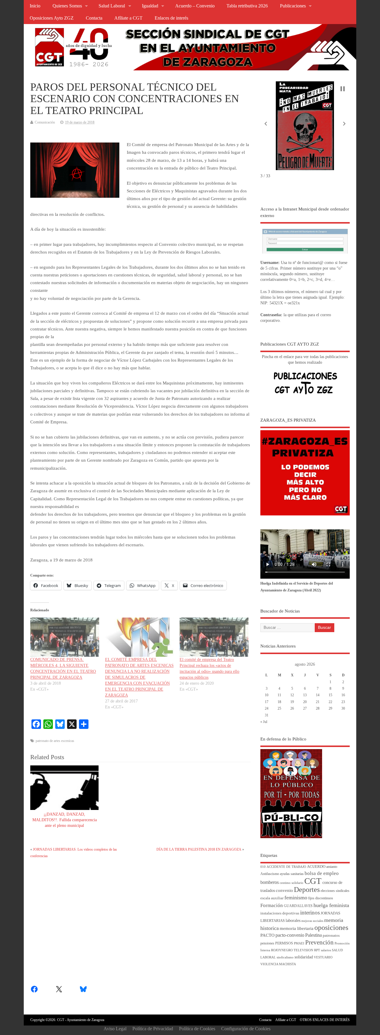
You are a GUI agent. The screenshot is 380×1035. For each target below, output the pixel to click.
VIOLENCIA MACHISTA (278, 964)
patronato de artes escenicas (55, 741)
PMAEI (299, 943)
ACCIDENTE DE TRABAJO (286, 866)
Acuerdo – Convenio (195, 6)
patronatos (331, 935)
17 (266, 702)
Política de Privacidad (152, 1028)
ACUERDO (316, 867)
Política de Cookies (197, 1028)
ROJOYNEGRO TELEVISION (292, 950)
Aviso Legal (115, 1028)
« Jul (263, 722)
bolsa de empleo (322, 873)
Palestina (313, 935)
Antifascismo (269, 874)
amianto (331, 867)
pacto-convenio (290, 935)
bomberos (269, 882)
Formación (271, 905)
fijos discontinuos (320, 898)
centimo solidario (291, 882)
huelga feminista (331, 905)
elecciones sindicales (335, 891)
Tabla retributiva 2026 (247, 6)
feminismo (295, 898)
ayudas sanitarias (292, 874)
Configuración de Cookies (245, 1028)
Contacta (94, 18)
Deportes (307, 889)
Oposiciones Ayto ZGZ (52, 18)
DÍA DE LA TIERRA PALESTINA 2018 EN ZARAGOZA (198, 849)
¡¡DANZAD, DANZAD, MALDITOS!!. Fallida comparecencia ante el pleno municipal (64, 820)
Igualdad (150, 6)
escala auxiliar (272, 898)
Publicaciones (293, 6)
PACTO (267, 935)
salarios (326, 950)
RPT (317, 950)
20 (305, 702)
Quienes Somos (67, 6)
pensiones (267, 943)
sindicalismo (285, 957)
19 (292, 702)
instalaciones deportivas (279, 913)
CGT (313, 881)
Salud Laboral (112, 6)
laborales (293, 920)
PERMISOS (284, 943)
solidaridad (303, 957)
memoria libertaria (297, 928)
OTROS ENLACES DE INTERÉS (325, 1020)
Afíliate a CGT (128, 18)
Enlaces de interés (171, 18)
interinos (310, 912)
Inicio (35, 6)
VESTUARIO (323, 957)
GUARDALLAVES (298, 906)
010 (263, 866)
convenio (284, 890)
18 (279, 702)
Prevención (319, 942)
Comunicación (45, 122)
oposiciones (331, 927)
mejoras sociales (312, 920)
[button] (266, 123)
